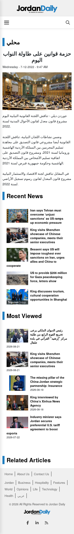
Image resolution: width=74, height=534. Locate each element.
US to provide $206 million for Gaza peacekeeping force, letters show (48, 277)
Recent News (25, 196)
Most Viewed (24, 316)
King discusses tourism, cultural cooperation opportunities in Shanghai (48, 295)
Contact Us (41, 474)
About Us (23, 474)
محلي (13, 42)
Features (59, 482)
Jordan (9, 482)
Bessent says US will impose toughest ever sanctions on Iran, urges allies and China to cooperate (36, 257)
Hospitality (42, 482)
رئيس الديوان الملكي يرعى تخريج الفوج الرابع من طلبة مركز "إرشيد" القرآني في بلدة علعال (48, 336)
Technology (49, 489)
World (8, 489)
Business (24, 482)
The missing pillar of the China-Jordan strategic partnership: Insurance (47, 381)
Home (9, 474)
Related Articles (29, 460)
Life (35, 489)
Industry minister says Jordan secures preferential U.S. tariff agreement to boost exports (34, 425)
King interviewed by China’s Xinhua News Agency (45, 401)
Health (9, 495)
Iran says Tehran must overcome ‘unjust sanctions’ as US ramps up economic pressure (46, 216)
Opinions (23, 489)
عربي (20, 495)
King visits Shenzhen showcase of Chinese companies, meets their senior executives (46, 236)
